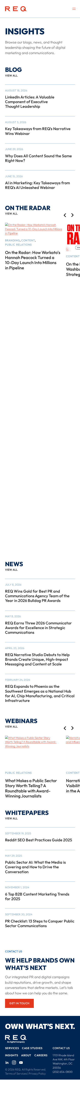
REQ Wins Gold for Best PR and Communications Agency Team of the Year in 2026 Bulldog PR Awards (37, 596)
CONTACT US (61, 1048)
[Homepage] (16, 9)
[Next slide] (72, 215)
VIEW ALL (11, 75)
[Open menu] (74, 8)
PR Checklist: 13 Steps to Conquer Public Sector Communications (39, 923)
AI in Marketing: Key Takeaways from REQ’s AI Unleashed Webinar (37, 185)
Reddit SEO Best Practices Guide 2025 (38, 840)
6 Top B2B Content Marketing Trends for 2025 (37, 896)
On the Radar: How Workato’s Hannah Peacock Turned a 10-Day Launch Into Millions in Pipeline (32, 260)
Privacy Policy (37, 1074)
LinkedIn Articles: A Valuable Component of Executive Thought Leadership (29, 102)
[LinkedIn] (7, 1063)
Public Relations (18, 244)
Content (28, 240)
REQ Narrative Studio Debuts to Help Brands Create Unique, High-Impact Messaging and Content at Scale (37, 659)
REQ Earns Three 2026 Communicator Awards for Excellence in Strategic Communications (38, 628)
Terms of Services (16, 1074)
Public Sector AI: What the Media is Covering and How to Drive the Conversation (35, 867)
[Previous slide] (64, 215)
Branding (12, 240)
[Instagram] (14, 1063)
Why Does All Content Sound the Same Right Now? (38, 158)
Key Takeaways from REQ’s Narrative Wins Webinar (37, 131)
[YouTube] (21, 1063)
